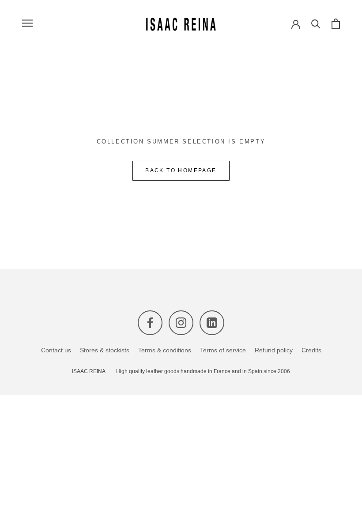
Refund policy (274, 350)
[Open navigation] (27, 23)
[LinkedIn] (212, 322)
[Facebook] (150, 322)
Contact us (56, 350)
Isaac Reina (89, 371)
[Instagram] (181, 322)
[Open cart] (336, 23)
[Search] (316, 23)
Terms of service (223, 350)
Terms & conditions (164, 350)
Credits (311, 350)
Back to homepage (180, 170)
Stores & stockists (104, 350)
